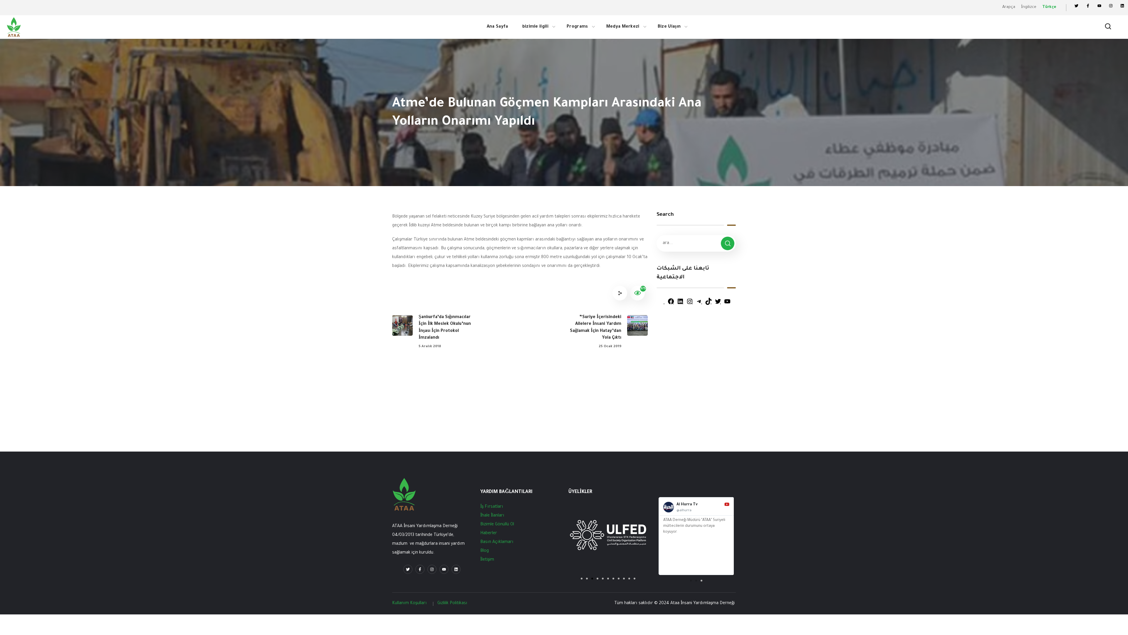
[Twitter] (1076, 5)
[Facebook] (1088, 5)
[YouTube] (727, 304)
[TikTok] (708, 304)
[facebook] (419, 569)
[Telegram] (699, 304)
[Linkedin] (1122, 5)
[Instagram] (1111, 5)
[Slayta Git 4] (597, 578)
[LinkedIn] (680, 304)
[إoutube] (1099, 5)
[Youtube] (444, 569)
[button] (1108, 27)
